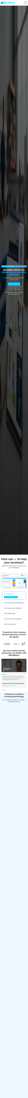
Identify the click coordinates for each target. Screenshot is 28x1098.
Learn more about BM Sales (10, 597)
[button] (25, 3)
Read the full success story (8, 685)
